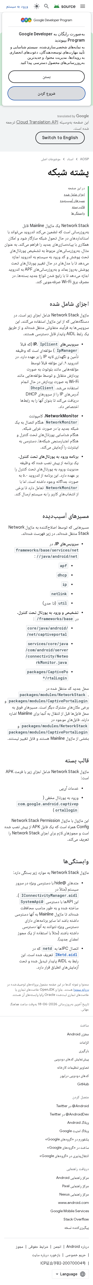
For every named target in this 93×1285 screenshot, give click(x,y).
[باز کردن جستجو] (46, 6)
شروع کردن (47, 93)
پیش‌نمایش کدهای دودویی (71, 1059)
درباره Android (77, 1246)
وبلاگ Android (78, 1122)
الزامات (84, 1042)
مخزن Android (78, 1034)
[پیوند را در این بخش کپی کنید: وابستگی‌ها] (58, 862)
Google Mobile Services (69, 1211)
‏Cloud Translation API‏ (37, 122)
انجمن (57, 1246)
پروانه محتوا (81, 989)
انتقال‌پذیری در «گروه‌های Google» (64, 1155)
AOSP (84, 159)
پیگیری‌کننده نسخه (76, 1227)
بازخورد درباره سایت (46, 1255)
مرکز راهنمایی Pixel (75, 1186)
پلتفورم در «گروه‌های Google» (67, 1139)
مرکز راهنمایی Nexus (74, 1194)
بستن (47, 76)
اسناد (70, 159)
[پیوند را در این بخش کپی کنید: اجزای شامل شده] (44, 304)
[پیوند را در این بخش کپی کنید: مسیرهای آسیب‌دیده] (37, 516)
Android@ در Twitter (72, 1106)
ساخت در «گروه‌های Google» (68, 1147)
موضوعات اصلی (50, 159)
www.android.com (73, 1202)
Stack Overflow (76, 1219)
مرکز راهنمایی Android (72, 1177)
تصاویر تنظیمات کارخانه (73, 1067)
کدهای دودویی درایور (74, 1075)
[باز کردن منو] (83, 6)
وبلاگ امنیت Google (74, 1130)
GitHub (83, 1084)
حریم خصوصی (75, 1255)
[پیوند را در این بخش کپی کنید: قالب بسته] (60, 761)
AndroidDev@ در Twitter (69, 1114)
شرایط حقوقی (38, 1246)
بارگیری (84, 1050)
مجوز (19, 1246)
